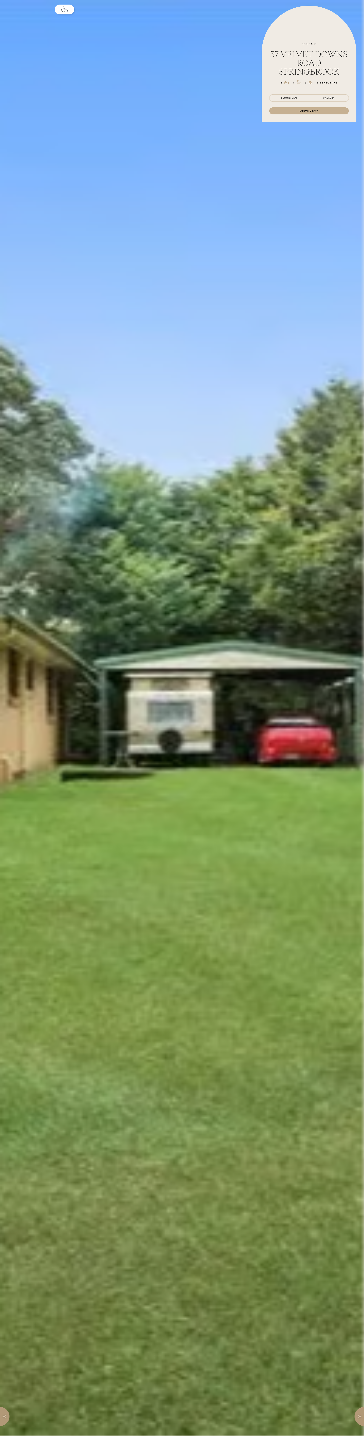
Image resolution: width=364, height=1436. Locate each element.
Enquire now (309, 110)
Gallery (329, 98)
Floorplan (289, 98)
